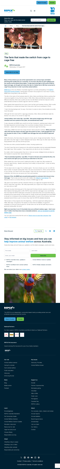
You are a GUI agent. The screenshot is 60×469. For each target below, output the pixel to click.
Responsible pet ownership (11, 450)
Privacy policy (27, 461)
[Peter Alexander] (22, 335)
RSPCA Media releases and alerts (42, 264)
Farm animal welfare (10, 368)
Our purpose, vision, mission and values (42, 411)
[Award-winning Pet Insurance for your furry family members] (7, 351)
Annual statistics (35, 416)
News (11, 25)
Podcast (6, 388)
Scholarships (34, 421)
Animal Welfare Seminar (11, 419)
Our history (34, 427)
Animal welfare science (10, 362)
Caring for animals (9, 365)
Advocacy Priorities (36, 362)
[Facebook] (28, 457)
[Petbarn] (12, 335)
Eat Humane (12, 217)
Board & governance (37, 419)
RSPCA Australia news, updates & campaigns (15, 260)
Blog (17, 25)
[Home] (5, 26)
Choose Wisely (8, 432)
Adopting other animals (10, 447)
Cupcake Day (35, 401)
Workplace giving (36, 388)
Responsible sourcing (10, 435)
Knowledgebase (8, 411)
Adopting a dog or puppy (11, 442)
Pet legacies (34, 398)
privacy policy (26, 269)
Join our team (35, 424)
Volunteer (34, 390)
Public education (8, 370)
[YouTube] (32, 457)
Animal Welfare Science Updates (42, 259)
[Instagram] (35, 457)
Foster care (34, 396)
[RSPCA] (9, 11)
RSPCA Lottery (35, 404)
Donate (33, 383)
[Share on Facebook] (50, 231)
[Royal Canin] (6, 335)
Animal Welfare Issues (37, 365)
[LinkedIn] (25, 457)
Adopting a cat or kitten (10, 444)
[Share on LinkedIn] (54, 231)
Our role (6, 359)
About (33, 408)
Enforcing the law (9, 376)
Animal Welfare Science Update (13, 421)
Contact (33, 429)
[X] (21, 457)
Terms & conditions (37, 461)
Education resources (10, 424)
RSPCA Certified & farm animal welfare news (17, 265)
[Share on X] (46, 231)
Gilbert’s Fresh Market (42, 178)
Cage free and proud (10, 429)
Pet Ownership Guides (10, 416)
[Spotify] (39, 457)
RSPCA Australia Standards (12, 413)
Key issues (34, 359)
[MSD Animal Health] (17, 335)
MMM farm (7, 90)
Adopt (6, 439)
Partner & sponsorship (37, 385)
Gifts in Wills (34, 393)
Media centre (7, 385)
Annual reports (35, 413)
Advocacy (7, 373)
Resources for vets (9, 427)
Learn (6, 408)
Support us (34, 380)
